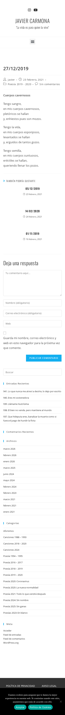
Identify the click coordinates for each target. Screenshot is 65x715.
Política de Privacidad (20, 685)
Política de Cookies (40, 707)
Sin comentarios (50, 84)
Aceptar (20, 707)
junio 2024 (8, 474)
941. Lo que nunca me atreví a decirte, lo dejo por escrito (32, 391)
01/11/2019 (32, 233)
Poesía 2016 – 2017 (13, 562)
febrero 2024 (9, 486)
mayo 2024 (9, 480)
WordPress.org (11, 642)
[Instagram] (29, 10)
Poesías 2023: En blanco (15, 612)
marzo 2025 (9, 467)
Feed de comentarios (14, 638)
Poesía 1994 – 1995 (13, 556)
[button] (32, 41)
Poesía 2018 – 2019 (13, 568)
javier (11, 79)
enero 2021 (9, 511)
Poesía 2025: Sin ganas (14, 606)
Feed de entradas (12, 634)
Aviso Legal (49, 685)
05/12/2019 (32, 188)
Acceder (7, 630)
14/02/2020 (32, 211)
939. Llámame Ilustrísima (16, 404)
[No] (60, 701)
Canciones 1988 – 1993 (14, 537)
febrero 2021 (9, 505)
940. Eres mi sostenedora (16, 397)
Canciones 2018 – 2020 (14, 543)
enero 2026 (9, 461)
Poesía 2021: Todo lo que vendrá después (24, 593)
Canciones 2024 (11, 549)
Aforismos (8, 530)
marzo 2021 (9, 499)
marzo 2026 (9, 448)
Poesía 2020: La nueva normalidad (20, 587)
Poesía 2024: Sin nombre (15, 600)
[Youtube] (36, 10)
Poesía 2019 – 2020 (13, 574)
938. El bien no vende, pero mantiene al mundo (27, 410)
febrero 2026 (9, 455)
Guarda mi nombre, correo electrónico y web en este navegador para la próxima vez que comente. (31, 343)
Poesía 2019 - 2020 (19, 84)
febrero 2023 (9, 492)
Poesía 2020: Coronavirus (16, 581)
